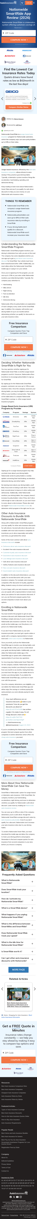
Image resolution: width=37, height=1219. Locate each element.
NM (7, 1186)
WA (12, 1188)
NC (12, 1186)
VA (10, 1188)
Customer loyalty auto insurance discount (17, 552)
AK (5, 1180)
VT (7, 1188)
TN (33, 1186)
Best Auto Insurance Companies (12, 1089)
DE (21, 1180)
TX (2, 1188)
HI (28, 1180)
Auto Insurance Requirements (11, 1123)
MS (23, 1183)
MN (21, 1183)
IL (31, 1180)
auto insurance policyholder (10, 820)
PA (24, 1186)
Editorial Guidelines (7, 1161)
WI (18, 1188)
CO (14, 1180)
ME (11, 1183)
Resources (5, 1083)
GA (26, 1180)
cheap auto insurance (8, 737)
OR (22, 1186)
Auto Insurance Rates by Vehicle (12, 1099)
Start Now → (29, 466)
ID (30, 1180)
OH (17, 1186)
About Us (4, 1157)
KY (6, 1183)
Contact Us (5, 1171)
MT (29, 1183)
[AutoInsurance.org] (18, 1193)
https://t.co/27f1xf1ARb (14, 709)
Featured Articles (8, 1106)
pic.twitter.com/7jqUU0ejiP (15, 720)
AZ (7, 1180)
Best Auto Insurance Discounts (16, 1016)
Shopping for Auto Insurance (18, 1015)
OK (19, 1186)
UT (5, 1188)
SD (30, 1186)
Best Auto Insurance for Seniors (11, 1136)
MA (16, 1183)
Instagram (20, 1197)
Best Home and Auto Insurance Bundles (14, 1133)
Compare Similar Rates (18, 107)
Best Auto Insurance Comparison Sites (14, 1086)
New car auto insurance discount (14, 568)
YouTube (17, 1197)
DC (19, 1180)
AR (9, 1180)
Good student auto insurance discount (16, 571)
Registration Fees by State (10, 1147)
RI (26, 1186)
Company (5, 1154)
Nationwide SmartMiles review (19, 506)
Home (6, 1015)
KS (4, 1183)
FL (23, 1180)
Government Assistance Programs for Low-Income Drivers (15, 1143)
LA (8, 1183)
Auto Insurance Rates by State (11, 1096)
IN (33, 1180)
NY (9, 1186)
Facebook (10, 1197)
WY (20, 1188)
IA (2, 1183)
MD (13, 1183)
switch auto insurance (15, 638)
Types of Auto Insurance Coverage (12, 1110)
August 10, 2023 (24, 725)
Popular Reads (7, 1130)
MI (18, 1183)
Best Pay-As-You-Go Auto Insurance (13, 1140)
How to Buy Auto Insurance (10, 1120)
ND (14, 1186)
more (27, 99)
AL (2, 1180)
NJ (5, 1186)
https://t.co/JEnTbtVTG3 (14, 717)
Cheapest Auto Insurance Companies (13, 1093)
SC (28, 1186)
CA (12, 1180)
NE (31, 1183)
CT (17, 1180)
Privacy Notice (6, 1164)
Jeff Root (19, 125)
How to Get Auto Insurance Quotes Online (15, 1116)
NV (33, 1183)
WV (15, 1188)
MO (26, 1183)
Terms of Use (31, 44)
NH (2, 1186)
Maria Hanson (19, 119)
